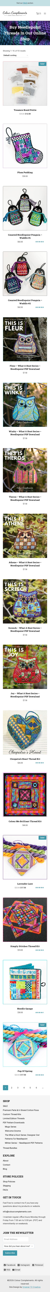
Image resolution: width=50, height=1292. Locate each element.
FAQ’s (5, 1190)
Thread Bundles (10, 1148)
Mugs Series (10, 1126)
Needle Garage (25, 1008)
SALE (5, 1106)
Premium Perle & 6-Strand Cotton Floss (21, 1110)
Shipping (7, 1185)
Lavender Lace (25, 883)
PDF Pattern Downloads (14, 1122)
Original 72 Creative (31, 1287)
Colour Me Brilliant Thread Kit (25, 821)
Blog (5, 1169)
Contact (6, 1165)
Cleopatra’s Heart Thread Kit (25, 759)
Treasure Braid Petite (25, 110)
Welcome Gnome (13, 1131)
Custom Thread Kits (12, 1114)
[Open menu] (45, 13)
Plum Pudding (25, 172)
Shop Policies (9, 1181)
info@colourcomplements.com (17, 1211)
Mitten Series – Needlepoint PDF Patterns (24, 1143)
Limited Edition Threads (14, 1118)
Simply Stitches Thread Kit (25, 946)
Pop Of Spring (25, 1071)
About (5, 1160)
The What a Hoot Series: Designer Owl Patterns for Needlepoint (22, 1137)
